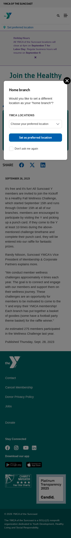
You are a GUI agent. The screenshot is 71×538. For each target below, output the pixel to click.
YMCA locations (22, 115)
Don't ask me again (26, 148)
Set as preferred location (35, 137)
